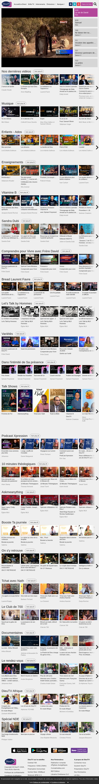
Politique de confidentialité (14, 772)
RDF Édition (55, 771)
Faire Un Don (87, 4)
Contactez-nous (80, 763)
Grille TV (31, 4)
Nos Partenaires (80, 772)
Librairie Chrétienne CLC (60, 774)
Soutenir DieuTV (80, 766)
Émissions (50, 4)
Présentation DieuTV (81, 769)
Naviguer (60, 4)
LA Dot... (77, 775)
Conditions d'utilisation (13, 776)
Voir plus (38, 71)
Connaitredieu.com (58, 768)
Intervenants (40, 4)
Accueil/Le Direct (20, 4)
